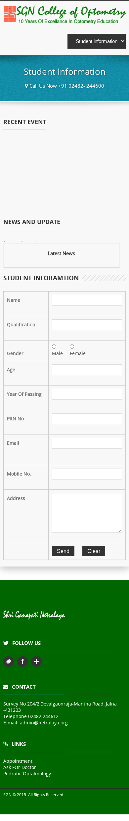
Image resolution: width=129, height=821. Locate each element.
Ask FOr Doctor (19, 767)
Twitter (8, 661)
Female (78, 353)
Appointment (17, 761)
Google (36, 661)
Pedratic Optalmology (27, 773)
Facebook (22, 661)
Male (57, 353)
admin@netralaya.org (44, 722)
